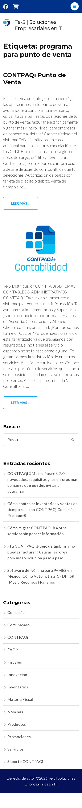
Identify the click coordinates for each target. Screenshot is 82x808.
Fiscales (14, 662)
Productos (16, 724)
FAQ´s (13, 649)
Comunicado (18, 625)
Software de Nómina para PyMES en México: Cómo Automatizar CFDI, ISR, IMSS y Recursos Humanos (41, 576)
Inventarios (17, 687)
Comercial (16, 612)
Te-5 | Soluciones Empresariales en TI (39, 25)
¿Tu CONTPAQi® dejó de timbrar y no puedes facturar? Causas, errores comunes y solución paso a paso (41, 552)
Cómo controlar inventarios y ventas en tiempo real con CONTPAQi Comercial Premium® (42, 509)
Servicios (15, 749)
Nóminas (15, 711)
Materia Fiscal (20, 699)
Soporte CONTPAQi (25, 761)
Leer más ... (20, 203)
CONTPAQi (17, 637)
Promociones (19, 736)
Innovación (17, 674)
